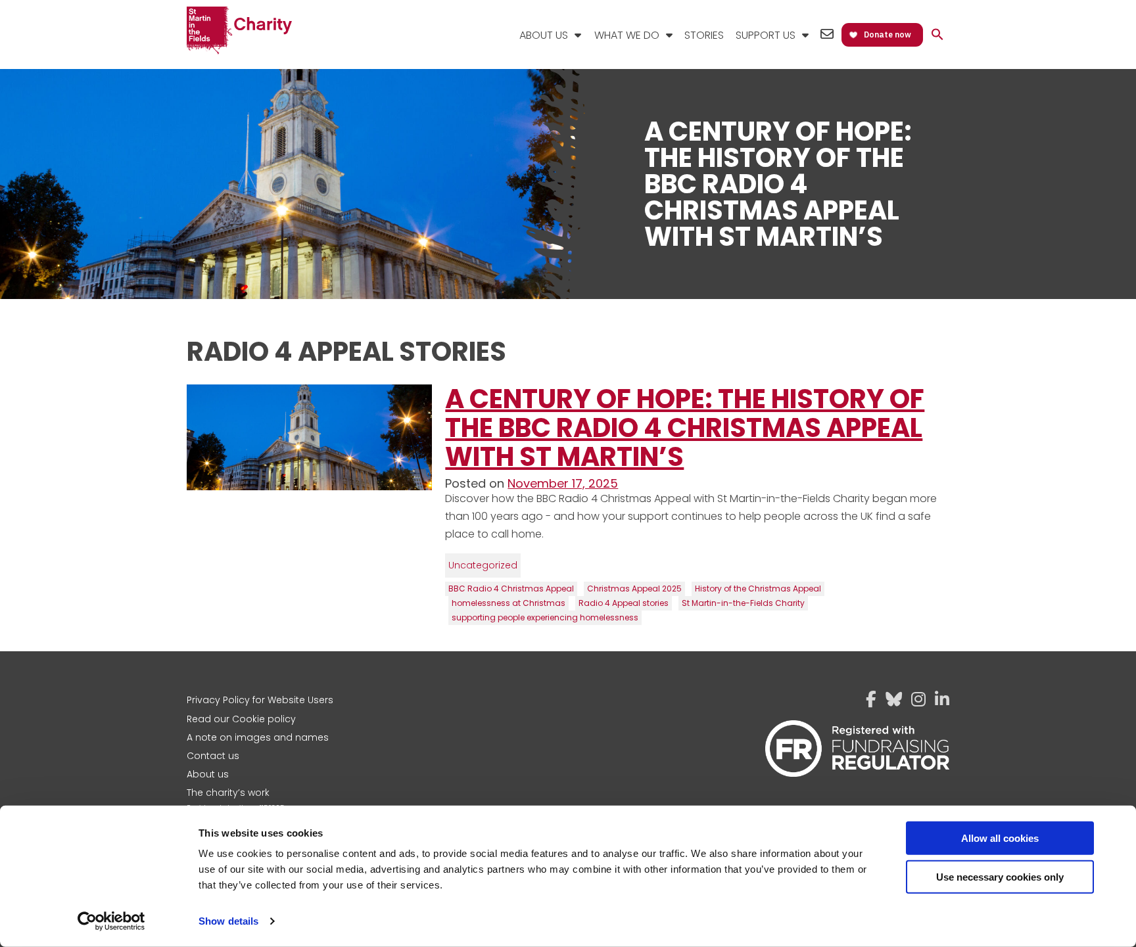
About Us (543, 35)
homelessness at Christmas (508, 603)
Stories (704, 35)
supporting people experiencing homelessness (545, 617)
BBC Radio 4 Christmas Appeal (511, 588)
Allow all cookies (1000, 838)
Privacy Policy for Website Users (260, 699)
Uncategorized (482, 565)
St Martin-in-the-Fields (239, 31)
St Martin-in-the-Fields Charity (743, 603)
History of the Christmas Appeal (758, 588)
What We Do (626, 35)
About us (208, 774)
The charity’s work (228, 792)
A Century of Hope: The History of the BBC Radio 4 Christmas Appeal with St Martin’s (684, 428)
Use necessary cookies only (1000, 876)
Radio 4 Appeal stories (624, 603)
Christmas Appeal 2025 (634, 588)
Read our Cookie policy (241, 719)
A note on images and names (258, 737)
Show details (228, 921)
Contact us (213, 755)
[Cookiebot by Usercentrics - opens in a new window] (111, 921)
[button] (937, 35)
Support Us (765, 35)
